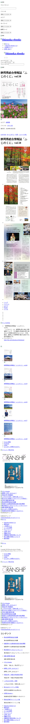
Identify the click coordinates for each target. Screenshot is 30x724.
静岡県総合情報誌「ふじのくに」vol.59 (15, 383)
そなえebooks (8, 662)
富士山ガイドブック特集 (11, 687)
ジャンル (3, 62)
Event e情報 (7, 442)
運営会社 (6, 524)
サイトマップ (8, 529)
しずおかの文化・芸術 (10, 681)
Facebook (6, 443)
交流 (16, 134)
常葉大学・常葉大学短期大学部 (13, 674)
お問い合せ (7, 49)
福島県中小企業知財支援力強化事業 (14, 643)
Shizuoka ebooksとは (11, 45)
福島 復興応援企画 (9, 656)
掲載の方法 (7, 533)
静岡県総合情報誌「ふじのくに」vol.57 (15, 420)
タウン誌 (10, 125)
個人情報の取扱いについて (12, 536)
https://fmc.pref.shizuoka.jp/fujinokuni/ (14, 340)
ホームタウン (11, 134)
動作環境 (6, 538)
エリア (3, 60)
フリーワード (5, 64)
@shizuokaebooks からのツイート (10, 517)
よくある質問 (8, 528)
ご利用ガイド (8, 47)
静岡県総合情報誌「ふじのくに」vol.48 (15, 439)
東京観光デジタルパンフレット (13, 649)
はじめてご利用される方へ (12, 446)
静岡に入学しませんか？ (11, 668)
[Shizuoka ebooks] (11, 39)
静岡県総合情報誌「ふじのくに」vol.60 (15, 365)
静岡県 (8, 122)
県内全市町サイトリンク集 (12, 699)
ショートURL (23, 134)
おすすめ (3, 134)
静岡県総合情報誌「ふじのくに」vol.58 (15, 402)
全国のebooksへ (8, 693)
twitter (5, 445)
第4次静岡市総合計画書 (11, 637)
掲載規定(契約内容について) (12, 535)
